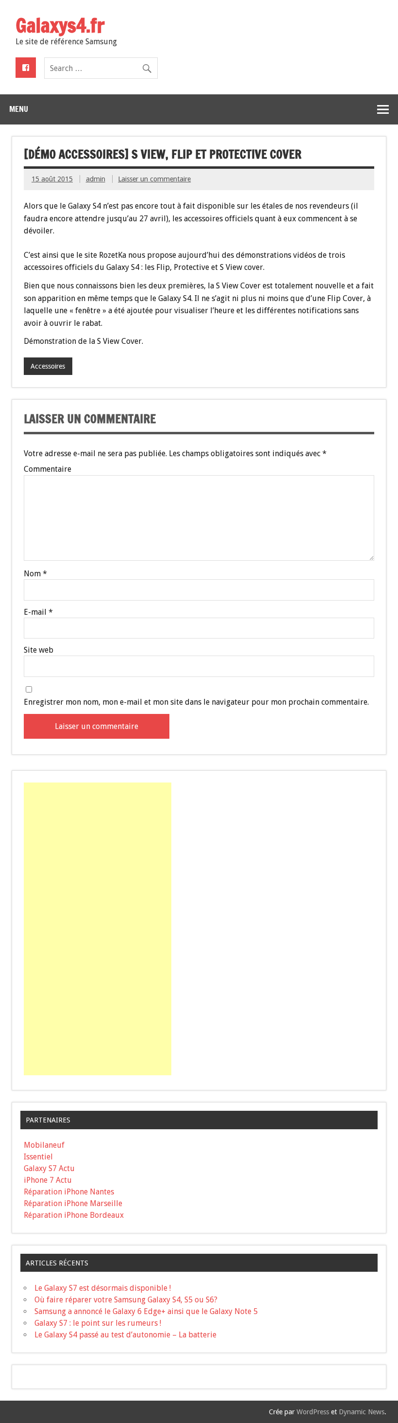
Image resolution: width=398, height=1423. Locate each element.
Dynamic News (361, 1412)
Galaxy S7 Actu (49, 1168)
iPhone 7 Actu (48, 1180)
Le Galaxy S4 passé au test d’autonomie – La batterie (125, 1334)
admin (95, 179)
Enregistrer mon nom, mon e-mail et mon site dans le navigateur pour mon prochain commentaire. (196, 702)
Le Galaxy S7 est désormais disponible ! (102, 1288)
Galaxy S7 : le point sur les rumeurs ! (97, 1323)
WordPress (313, 1412)
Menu (18, 109)
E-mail (38, 612)
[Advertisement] (97, 929)
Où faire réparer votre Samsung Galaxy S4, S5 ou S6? (125, 1299)
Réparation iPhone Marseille (73, 1203)
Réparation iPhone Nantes (69, 1191)
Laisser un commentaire (154, 179)
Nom (35, 574)
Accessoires (48, 366)
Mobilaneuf (44, 1145)
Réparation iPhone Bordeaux (74, 1215)
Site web (38, 650)
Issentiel (38, 1156)
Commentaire (47, 469)
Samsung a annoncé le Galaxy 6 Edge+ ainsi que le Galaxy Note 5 (146, 1311)
